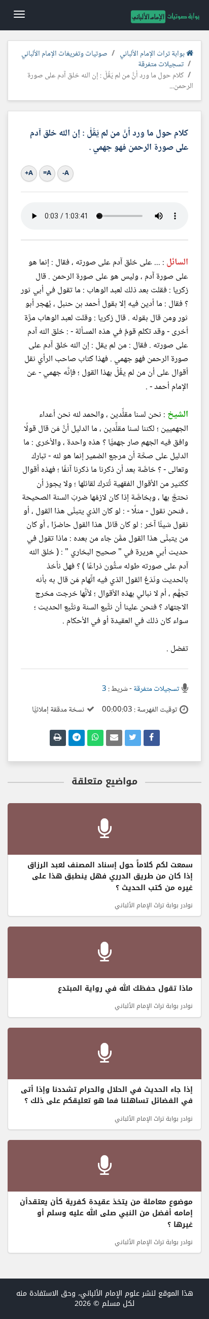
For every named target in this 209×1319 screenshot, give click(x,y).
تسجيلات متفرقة (161, 64)
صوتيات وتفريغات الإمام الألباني (64, 54)
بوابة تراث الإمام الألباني (153, 54)
